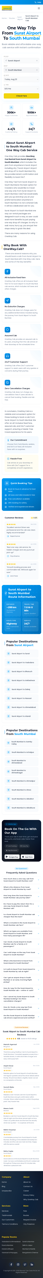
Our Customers (8, 1220)
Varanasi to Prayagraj (9, 1253)
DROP (5, 66)
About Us (27, 1182)
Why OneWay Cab (30, 1199)
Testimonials (7, 1215)
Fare (25, 1211)
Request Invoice (29, 1220)
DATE (7, 75)
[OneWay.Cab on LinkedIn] (31, 1264)
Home (4, 18)
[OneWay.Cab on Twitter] (25, 1264)
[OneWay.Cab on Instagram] (18, 1264)
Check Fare (21, 96)
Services (5, 1211)
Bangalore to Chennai (30, 1253)
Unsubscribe (7, 1191)
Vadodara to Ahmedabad (11, 1242)
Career (26, 1191)
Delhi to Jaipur (27, 1245)
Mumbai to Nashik (28, 1249)
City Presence (29, 1224)
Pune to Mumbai (7, 1245)
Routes (12, 18)
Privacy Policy (28, 1195)
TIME (7, 85)
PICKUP (6, 56)
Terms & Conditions (10, 1224)
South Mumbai (25, 734)
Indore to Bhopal (7, 1249)
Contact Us (27, 1186)
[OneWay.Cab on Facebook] (11, 1264)
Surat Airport (20, 18)
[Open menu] (39, 8)
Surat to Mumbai (28, 1242)
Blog (3, 1186)
